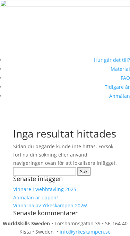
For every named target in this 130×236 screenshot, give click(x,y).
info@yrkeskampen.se (85, 231)
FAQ (125, 78)
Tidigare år (117, 87)
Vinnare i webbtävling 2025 (44, 189)
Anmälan (119, 96)
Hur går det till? (112, 60)
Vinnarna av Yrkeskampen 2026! (50, 205)
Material (120, 69)
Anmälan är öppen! (36, 197)
